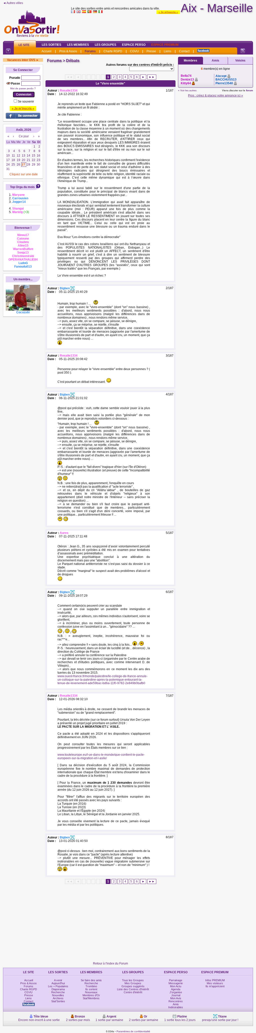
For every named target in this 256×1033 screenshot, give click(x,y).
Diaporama (58, 989)
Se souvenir (26, 101)
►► (152, 77)
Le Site (24, 45)
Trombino (91, 986)
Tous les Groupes (133, 980)
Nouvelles (58, 995)
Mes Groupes (132, 983)
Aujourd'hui (58, 983)
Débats (73, 61)
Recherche (58, 992)
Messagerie (175, 983)
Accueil (47, 51)
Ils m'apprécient (215, 986)
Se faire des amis (91, 980)
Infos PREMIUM (215, 980)
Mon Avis (175, 998)
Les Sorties (51, 45)
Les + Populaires (58, 986)
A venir (58, 980)
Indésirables (175, 1007)
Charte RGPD (113, 51)
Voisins (240, 60)
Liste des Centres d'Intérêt (133, 989)
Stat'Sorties (58, 1001)
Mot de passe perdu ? (23, 88)
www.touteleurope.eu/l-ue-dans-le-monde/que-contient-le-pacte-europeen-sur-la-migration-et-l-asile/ (101, 756)
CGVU (134, 51)
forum (249, 90)
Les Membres (78, 45)
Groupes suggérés (133, 986)
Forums (90, 51)
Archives (58, 998)
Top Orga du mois (22, 187)
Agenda (175, 989)
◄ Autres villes (13, 3)
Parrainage (175, 980)
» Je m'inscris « (168, 12)
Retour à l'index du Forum (110, 963)
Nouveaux (91, 992)
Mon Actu (175, 986)
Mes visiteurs (215, 983)
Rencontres (175, 1001)
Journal (175, 995)
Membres (190, 60)
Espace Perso (134, 45)
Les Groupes (105, 45)
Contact (184, 51)
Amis (215, 60)
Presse (151, 51)
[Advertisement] (162, 26)
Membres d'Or (91, 995)
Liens (167, 51)
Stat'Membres (91, 998)
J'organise (176, 992)
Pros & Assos (68, 51)
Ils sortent (91, 989)
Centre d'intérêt (133, 992)
